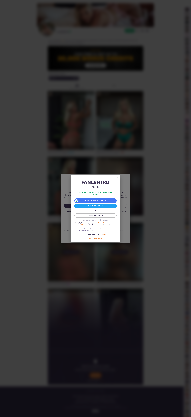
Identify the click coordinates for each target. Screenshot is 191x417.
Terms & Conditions (103, 223)
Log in (103, 234)
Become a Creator (95, 238)
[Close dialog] (117, 177)
